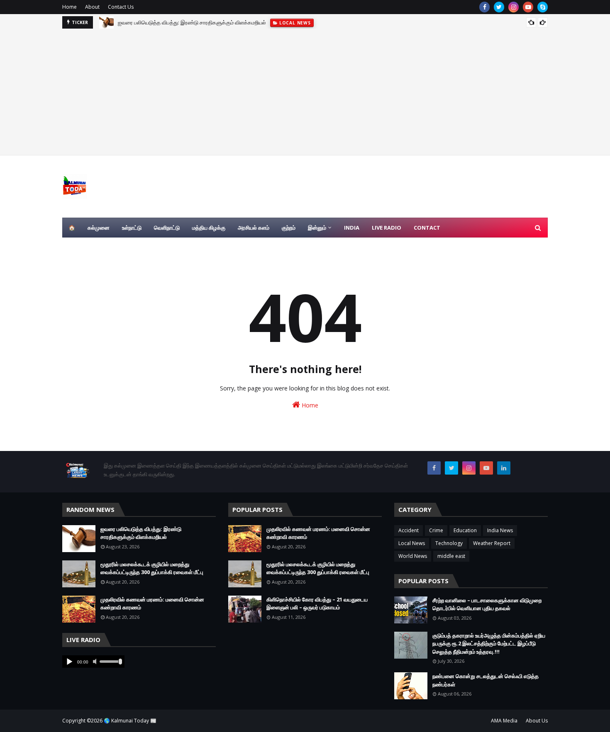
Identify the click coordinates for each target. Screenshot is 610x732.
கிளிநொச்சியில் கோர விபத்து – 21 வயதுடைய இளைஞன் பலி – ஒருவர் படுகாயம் (317, 603)
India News (500, 530)
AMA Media (504, 720)
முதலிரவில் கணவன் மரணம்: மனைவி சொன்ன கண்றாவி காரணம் (152, 603)
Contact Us (121, 6)
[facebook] (484, 7)
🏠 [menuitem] (71, 227)
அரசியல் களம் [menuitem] (253, 227)
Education (465, 530)
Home (69, 6)
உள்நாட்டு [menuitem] (132, 227)
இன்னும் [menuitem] (317, 227)
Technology (449, 543)
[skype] (542, 7)
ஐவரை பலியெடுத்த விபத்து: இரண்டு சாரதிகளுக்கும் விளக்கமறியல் (192, 18)
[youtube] (528, 7)
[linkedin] (503, 468)
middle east (451, 556)
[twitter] (499, 7)
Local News (411, 543)
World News (412, 556)
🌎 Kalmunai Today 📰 (130, 720)
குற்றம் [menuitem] (288, 227)
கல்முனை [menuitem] (99, 227)
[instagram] (513, 7)
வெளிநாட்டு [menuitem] (167, 227)
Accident (408, 530)
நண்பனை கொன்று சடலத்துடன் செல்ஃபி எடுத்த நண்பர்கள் (485, 680)
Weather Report (491, 543)
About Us (537, 720)
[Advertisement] (305, 91)
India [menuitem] (351, 227)
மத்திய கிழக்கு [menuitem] (208, 227)
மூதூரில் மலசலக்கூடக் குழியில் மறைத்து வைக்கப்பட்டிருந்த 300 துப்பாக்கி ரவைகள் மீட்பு (151, 568)
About (92, 6)
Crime (436, 530)
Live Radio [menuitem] (386, 227)
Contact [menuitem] (427, 227)
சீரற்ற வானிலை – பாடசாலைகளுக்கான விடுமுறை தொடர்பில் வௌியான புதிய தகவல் (487, 604)
